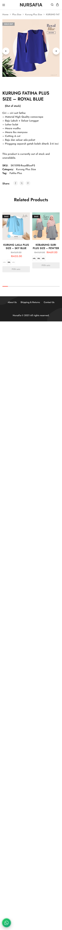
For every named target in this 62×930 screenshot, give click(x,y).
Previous (5, 51)
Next (56, 51)
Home (5, 14)
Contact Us (49, 302)
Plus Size (16, 14)
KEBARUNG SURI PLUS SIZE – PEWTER (46, 246)
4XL (4, 262)
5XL (9, 262)
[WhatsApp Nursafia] (6, 922)
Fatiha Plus (16, 173)
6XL (13, 262)
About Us (12, 302)
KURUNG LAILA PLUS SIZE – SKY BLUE (16, 246)
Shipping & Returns (30, 302)
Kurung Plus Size (33, 14)
